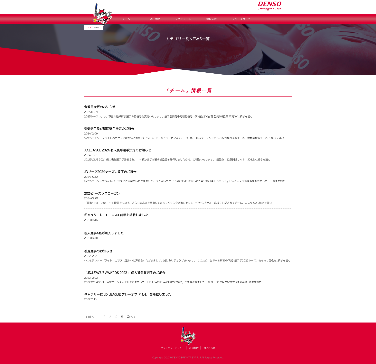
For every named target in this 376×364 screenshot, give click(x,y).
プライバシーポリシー (172, 348)
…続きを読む (245, 116)
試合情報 (155, 19)
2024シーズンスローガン (102, 193)
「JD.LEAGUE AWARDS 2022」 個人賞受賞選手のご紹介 (124, 272)
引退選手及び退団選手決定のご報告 (109, 128)
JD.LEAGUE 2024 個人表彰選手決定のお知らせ (117, 150)
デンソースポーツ (240, 19)
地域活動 (211, 19)
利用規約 (194, 348)
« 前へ (90, 316)
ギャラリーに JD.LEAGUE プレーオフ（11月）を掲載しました (127, 294)
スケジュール (183, 19)
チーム (126, 19)
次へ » (131, 316)
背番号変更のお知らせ (100, 107)
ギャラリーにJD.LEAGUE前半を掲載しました (116, 215)
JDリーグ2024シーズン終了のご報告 (110, 171)
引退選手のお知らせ (98, 251)
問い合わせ (209, 348)
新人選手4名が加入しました (104, 233)
